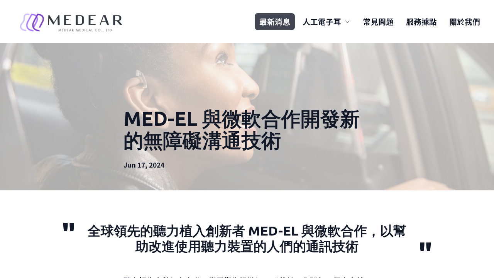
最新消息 (274, 21)
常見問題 (378, 21)
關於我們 (464, 21)
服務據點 (421, 21)
